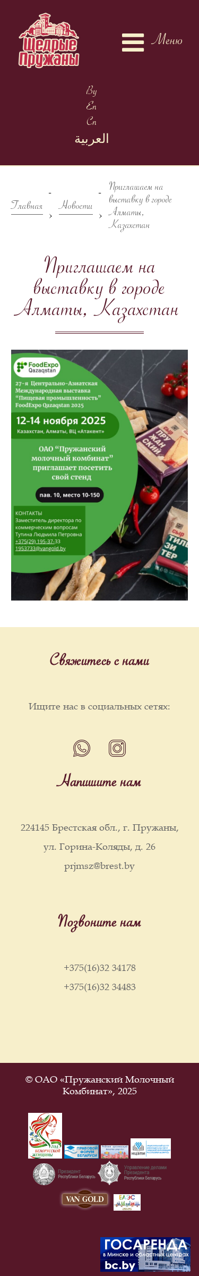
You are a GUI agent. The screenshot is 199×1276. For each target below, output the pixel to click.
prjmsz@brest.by (99, 866)
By (91, 92)
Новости (76, 208)
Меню (167, 42)
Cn (91, 123)
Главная (27, 208)
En (91, 108)
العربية (91, 141)
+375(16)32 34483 (100, 987)
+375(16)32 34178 (100, 968)
